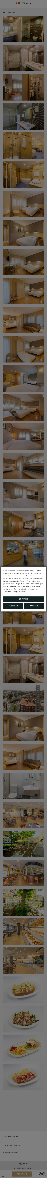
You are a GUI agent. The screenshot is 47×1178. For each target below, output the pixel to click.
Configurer (23, 599)
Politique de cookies (19, 591)
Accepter (34, 606)
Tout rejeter (13, 606)
